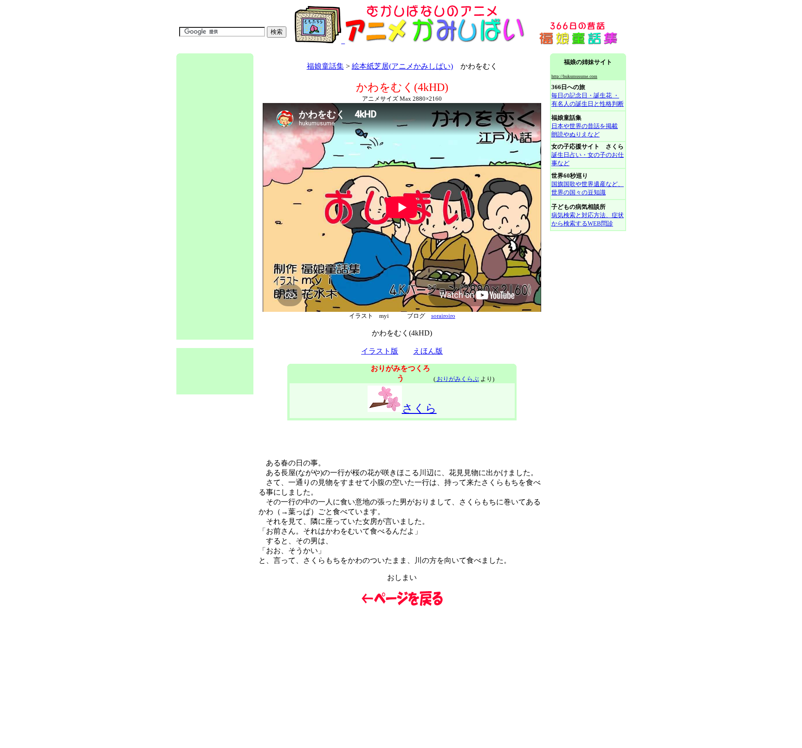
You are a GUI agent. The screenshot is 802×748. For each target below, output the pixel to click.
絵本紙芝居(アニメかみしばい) (402, 66)
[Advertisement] (345, 49)
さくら (419, 408)
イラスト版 (379, 351)
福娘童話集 (325, 66)
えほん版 (428, 351)
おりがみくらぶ (457, 378)
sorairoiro (443, 315)
